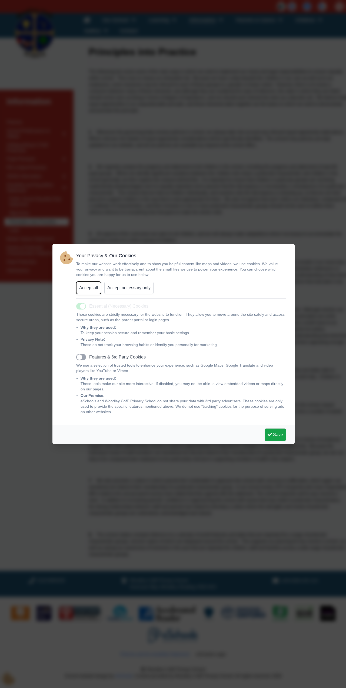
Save (277, 434)
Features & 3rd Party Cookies (117, 357)
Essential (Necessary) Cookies (118, 306)
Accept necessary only (129, 287)
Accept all (88, 287)
